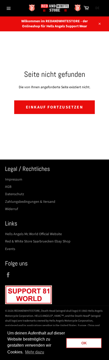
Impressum (13, 179)
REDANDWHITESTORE (27, 311)
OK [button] (84, 343)
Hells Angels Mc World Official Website (33, 234)
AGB (8, 186)
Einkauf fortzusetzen (54, 107)
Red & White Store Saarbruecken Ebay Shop (37, 241)
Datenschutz (14, 194)
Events (10, 249)
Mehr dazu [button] (34, 352)
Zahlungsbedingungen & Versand (30, 201)
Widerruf (11, 209)
